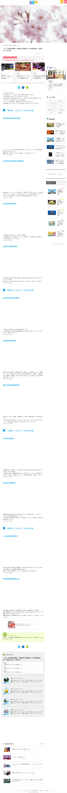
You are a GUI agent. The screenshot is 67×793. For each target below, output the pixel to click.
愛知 (12, 45)
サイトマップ (20, 790)
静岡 (15, 45)
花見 (51, 113)
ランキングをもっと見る (58, 243)
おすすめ (51, 101)
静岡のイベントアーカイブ (16, 710)
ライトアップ (52, 107)
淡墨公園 (61, 110)
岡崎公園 (50, 110)
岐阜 (8, 45)
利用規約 (41, 790)
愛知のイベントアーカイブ (16, 699)
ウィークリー (61, 182)
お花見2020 (60, 101)
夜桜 (61, 107)
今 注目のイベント (51, 182)
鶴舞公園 (60, 113)
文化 (18, 45)
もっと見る (42, 743)
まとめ (61, 104)
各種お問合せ (35, 790)
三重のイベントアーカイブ (16, 678)
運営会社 (47, 790)
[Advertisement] (23, 730)
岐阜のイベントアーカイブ (16, 689)
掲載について (28, 790)
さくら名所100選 (53, 104)
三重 (5, 45)
